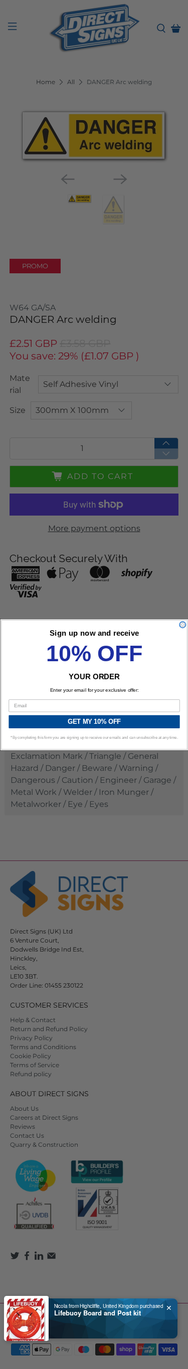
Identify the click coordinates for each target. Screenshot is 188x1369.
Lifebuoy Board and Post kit (97, 1313)
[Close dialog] (182, 624)
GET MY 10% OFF (94, 721)
